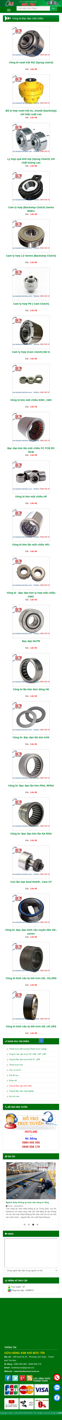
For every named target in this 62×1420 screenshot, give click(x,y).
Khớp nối (13, 1080)
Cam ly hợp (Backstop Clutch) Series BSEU (31, 209)
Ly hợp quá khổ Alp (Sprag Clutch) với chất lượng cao (31, 161)
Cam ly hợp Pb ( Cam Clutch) (31, 303)
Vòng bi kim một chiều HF (31, 496)
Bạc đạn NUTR (31, 641)
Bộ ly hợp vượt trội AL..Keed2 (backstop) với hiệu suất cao (31, 112)
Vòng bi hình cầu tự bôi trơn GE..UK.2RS (31, 1026)
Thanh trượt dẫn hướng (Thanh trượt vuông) (27, 1049)
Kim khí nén (14, 1096)
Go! (53, 8)
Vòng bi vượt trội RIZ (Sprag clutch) (31, 62)
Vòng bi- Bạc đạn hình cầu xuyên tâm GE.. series (31, 931)
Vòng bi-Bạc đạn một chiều (20, 1086)
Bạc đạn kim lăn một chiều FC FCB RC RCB (31, 450)
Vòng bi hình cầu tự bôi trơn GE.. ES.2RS (31, 978)
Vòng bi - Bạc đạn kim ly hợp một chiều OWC (31, 594)
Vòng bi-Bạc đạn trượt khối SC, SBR (24, 1059)
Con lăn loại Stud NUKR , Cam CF (31, 881)
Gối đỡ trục (14, 1075)
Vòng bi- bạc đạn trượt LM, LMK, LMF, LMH (27, 1054)
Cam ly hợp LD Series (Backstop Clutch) (31, 255)
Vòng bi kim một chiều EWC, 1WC (31, 400)
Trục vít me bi (15, 1070)
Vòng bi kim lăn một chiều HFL (31, 544)
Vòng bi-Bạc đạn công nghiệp (21, 1091)
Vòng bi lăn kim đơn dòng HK (31, 689)
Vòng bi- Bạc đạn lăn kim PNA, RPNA (31, 785)
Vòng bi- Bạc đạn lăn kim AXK (31, 737)
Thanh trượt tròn (16, 1065)
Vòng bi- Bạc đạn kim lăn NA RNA (31, 833)
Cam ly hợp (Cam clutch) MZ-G (31, 352)
